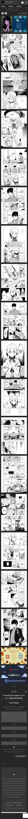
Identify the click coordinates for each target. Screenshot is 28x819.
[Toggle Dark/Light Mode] (6, 13)
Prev (23, 13)
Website (14, 740)
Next (25, 13)
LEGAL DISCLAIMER (17, 803)
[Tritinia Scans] (7, 2)
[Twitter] (14, 774)
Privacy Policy (9, 805)
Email (13, 732)
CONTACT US (19, 805)
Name (13, 724)
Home (5, 9)
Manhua (11, 6)
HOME (8, 803)
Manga (3, 6)
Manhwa (19, 6)
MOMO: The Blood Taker (13, 9)
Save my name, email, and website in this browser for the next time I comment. (14, 751)
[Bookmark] (2, 13)
